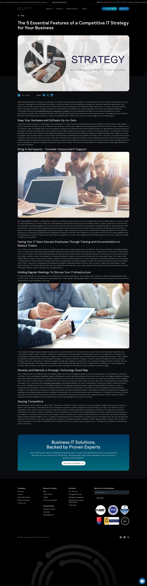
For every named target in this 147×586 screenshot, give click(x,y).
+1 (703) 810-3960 (109, 9)
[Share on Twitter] (48, 95)
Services (59, 9)
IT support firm (41, 230)
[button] (49, 8)
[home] (24, 8)
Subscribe (99, 498)
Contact (84, 9)
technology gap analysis (52, 383)
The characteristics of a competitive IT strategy (52, 111)
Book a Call (124, 9)
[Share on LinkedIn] (52, 95)
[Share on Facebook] (44, 95)
